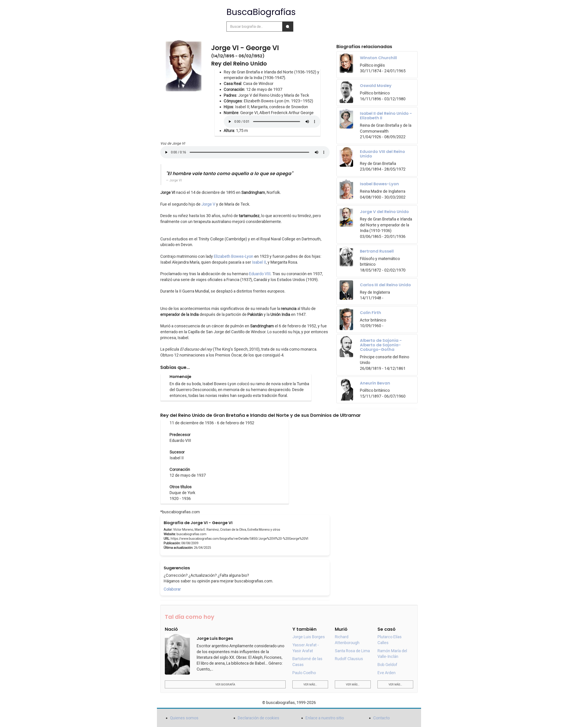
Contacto (381, 717)
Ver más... (310, 684)
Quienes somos (184, 717)
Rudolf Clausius (349, 658)
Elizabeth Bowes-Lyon (233, 256)
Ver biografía (225, 684)
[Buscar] (287, 26)
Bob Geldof (387, 664)
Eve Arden (387, 672)
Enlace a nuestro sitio (324, 717)
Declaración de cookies (258, 717)
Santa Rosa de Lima (352, 650)
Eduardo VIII (259, 273)
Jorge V (208, 204)
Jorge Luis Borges (308, 636)
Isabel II (259, 262)
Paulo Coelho (304, 672)
